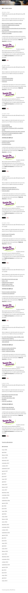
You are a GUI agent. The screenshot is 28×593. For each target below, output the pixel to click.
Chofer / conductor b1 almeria (8, 351)
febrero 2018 (5, 455)
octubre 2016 (5, 498)
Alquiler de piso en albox (7, 284)
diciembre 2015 (5, 524)
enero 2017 (4, 490)
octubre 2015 (5, 530)
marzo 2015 (4, 548)
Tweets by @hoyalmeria (7, 442)
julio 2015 (4, 538)
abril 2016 (4, 514)
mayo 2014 (4, 575)
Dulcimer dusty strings (7, 126)
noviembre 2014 (5, 559)
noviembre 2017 (5, 463)
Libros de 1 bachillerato (7, 401)
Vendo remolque (5, 26)
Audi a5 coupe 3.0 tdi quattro (8, 234)
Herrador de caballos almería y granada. (10, 25)
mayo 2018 (4, 449)
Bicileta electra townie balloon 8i (9, 187)
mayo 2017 (4, 479)
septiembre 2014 (6, 564)
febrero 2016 (5, 519)
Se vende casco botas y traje (8, 397)
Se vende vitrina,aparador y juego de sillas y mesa (13, 337)
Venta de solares (5, 190)
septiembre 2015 (6, 532)
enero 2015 (4, 554)
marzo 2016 (4, 516)
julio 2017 (4, 473)
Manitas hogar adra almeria (8, 349)
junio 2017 (4, 476)
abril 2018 (4, 452)
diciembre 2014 (5, 556)
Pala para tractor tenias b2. (8, 282)
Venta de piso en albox (7, 235)
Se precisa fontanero (6, 144)
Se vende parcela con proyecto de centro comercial (13, 131)
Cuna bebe (4, 76)
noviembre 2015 (5, 527)
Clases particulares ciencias (8, 285)
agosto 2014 (5, 567)
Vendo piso (4, 81)
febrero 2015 (5, 551)
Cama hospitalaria (6, 125)
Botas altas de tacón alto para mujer (10, 279)
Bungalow (4, 399)
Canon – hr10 (5, 280)
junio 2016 (4, 508)
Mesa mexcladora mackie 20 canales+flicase (12, 23)
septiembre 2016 (6, 500)
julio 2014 (4, 570)
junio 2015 (4, 540)
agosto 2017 (5, 471)
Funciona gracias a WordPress (8, 589)
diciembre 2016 (5, 492)
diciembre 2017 (5, 460)
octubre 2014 (5, 562)
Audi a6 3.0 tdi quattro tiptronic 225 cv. (10, 189)
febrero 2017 (5, 487)
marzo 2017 (4, 484)
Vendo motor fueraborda (7, 80)
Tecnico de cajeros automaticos (9, 291)
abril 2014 (4, 578)
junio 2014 (4, 572)
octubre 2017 (5, 465)
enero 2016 (4, 522)
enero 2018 (4, 457)
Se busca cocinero (6, 142)
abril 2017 (4, 482)
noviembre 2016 (5, 495)
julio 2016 (4, 506)
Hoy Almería (8, 2)
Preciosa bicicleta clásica (7, 78)
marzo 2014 (4, 580)
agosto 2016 (5, 503)
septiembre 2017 (6, 468)
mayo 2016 (4, 511)
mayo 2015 (4, 543)
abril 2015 (4, 546)
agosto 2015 (5, 535)
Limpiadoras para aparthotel (8, 141)
